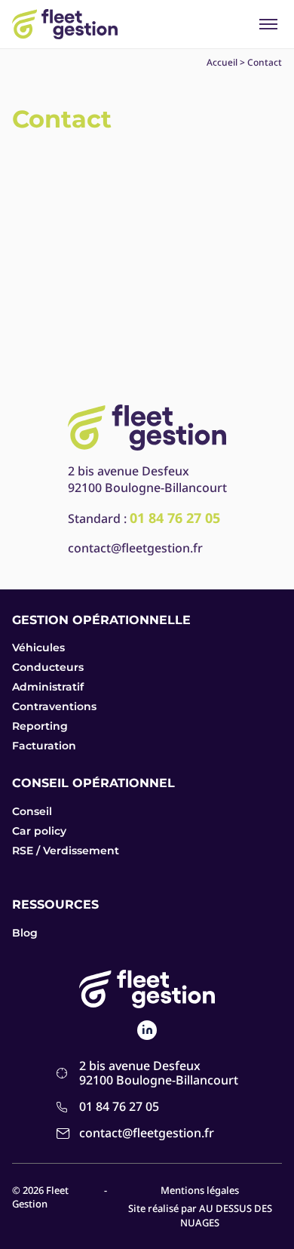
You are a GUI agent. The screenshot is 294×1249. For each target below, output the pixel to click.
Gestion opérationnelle (101, 620)
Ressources (55, 904)
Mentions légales (200, 1190)
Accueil (222, 62)
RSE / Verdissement (65, 850)
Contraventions (54, 706)
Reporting (40, 726)
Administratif (48, 687)
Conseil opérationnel (93, 783)
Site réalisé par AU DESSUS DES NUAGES (200, 1215)
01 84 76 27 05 (119, 1107)
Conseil (32, 811)
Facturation (44, 745)
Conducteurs (48, 667)
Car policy (39, 831)
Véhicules (38, 647)
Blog (25, 933)
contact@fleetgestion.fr (135, 548)
